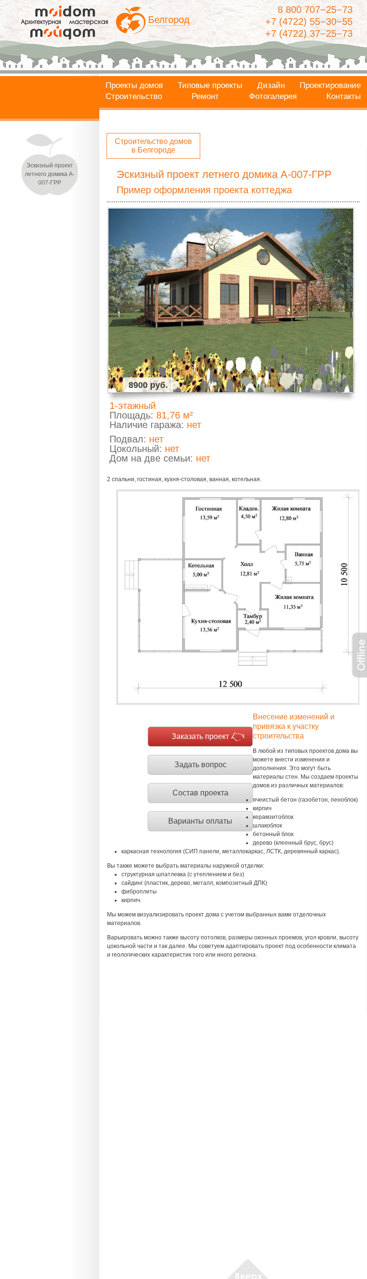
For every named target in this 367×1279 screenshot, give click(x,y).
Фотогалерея (273, 96)
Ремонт (205, 96)
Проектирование (330, 85)
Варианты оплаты (200, 821)
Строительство (134, 96)
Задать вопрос (200, 765)
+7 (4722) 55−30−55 (309, 21)
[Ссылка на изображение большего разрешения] (237, 597)
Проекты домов (134, 85)
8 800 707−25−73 (315, 9)
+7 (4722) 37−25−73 (309, 33)
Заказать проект (200, 736)
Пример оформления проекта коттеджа (204, 190)
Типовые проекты (210, 85)
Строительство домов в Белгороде (153, 145)
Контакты (343, 96)
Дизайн (271, 85)
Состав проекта (200, 793)
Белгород (169, 19)
